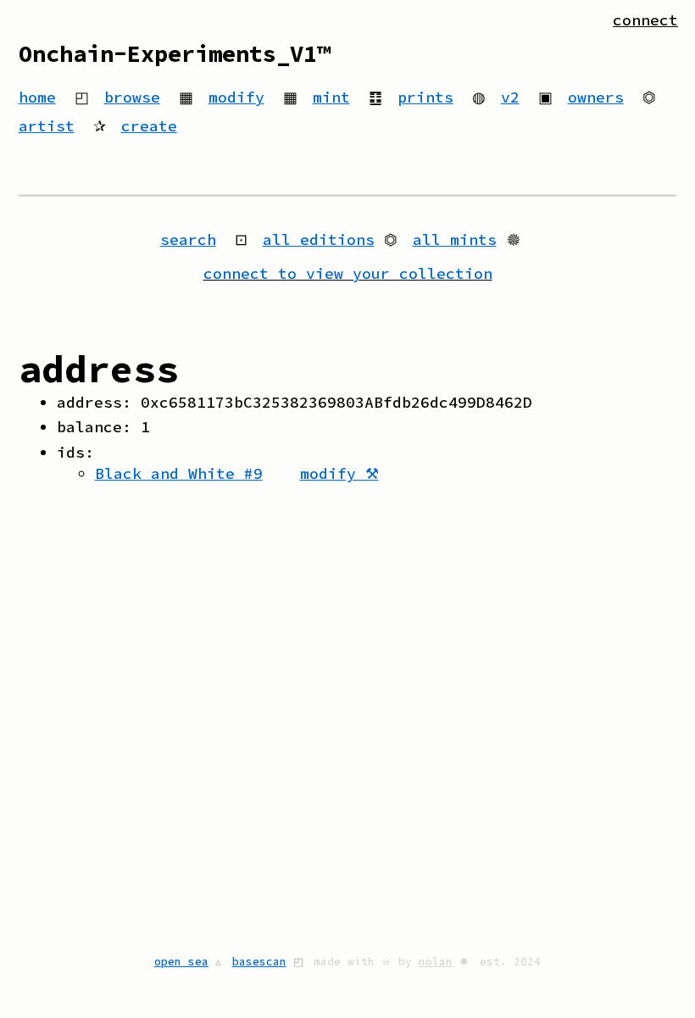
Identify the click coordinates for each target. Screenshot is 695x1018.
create (149, 126)
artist (47, 126)
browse (132, 97)
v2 (510, 97)
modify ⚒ (339, 473)
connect (645, 20)
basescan (259, 961)
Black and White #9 (179, 473)
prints (425, 97)
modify (236, 97)
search (188, 239)
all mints (455, 239)
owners (596, 97)
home (37, 97)
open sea (181, 961)
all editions (319, 239)
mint (331, 97)
